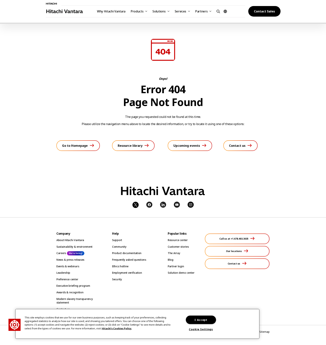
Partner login (176, 266)
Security (117, 279)
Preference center (67, 279)
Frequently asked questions (129, 259)
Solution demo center (181, 272)
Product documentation (126, 253)
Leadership (63, 272)
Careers (61, 253)
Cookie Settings (201, 329)
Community (119, 246)
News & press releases (70, 259)
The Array (174, 253)
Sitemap (264, 331)
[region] (137, 324)
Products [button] (137, 11)
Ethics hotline (120, 266)
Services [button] (180, 11)
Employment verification (127, 272)
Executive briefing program (73, 285)
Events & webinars (67, 266)
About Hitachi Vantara (70, 240)
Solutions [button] (158, 11)
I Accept (201, 320)
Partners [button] (201, 11)
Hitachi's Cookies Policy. (117, 328)
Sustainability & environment (74, 246)
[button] (217, 11)
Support (117, 240)
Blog (170, 259)
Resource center (178, 240)
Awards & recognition (69, 292)
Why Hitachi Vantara (111, 11)
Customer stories (178, 246)
